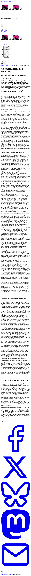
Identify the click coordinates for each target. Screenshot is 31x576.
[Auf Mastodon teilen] (15, 539)
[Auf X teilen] (15, 480)
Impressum (3, 574)
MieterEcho (6, 65)
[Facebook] (1, 31)
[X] (3, 31)
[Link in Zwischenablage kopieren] (1, 571)
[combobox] (2, 573)
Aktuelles (5, 45)
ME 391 (11, 65)
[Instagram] (4, 31)
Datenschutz (8, 574)
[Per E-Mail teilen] (15, 569)
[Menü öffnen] (2, 25)
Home (2, 65)
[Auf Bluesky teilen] (15, 508)
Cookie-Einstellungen (16, 574)
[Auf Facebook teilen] (15, 453)
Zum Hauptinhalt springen (7, 1)
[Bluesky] (6, 31)
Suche (2, 29)
